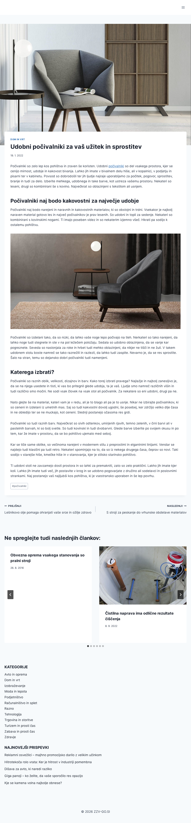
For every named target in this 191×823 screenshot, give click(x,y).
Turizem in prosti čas (19, 726)
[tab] (88, 646)
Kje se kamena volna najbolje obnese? (33, 783)
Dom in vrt (17, 139)
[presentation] (143, 575)
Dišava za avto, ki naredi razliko (28, 769)
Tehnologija (13, 714)
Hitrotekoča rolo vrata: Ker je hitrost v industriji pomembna (48, 762)
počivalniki (116, 166)
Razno (9, 708)
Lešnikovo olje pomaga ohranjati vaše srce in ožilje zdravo (47, 509)
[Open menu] (183, 7)
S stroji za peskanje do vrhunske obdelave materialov (147, 509)
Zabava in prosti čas (19, 731)
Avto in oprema (15, 674)
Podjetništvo (13, 697)
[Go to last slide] (10, 594)
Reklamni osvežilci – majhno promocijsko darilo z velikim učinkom (53, 755)
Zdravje (10, 737)
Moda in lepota (15, 691)
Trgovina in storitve (18, 720)
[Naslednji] (181, 594)
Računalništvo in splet (20, 703)
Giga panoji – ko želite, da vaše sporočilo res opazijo (43, 776)
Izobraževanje (14, 686)
